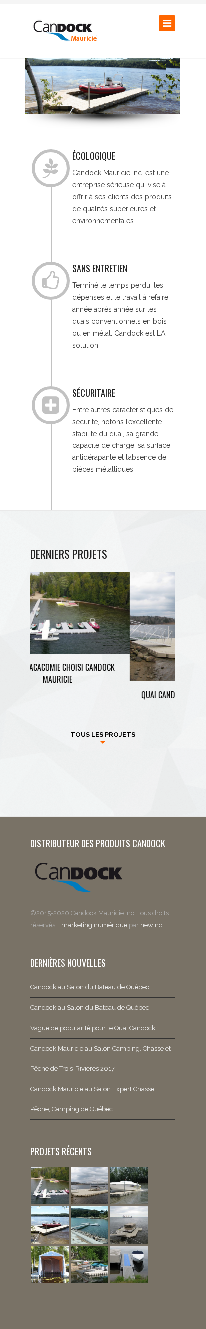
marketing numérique (95, 925)
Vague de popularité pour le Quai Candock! (93, 1028)
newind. (152, 925)
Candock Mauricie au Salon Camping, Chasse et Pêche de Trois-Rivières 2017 (100, 1058)
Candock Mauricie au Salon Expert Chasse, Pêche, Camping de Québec (93, 1099)
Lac (103, 707)
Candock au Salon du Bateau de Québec (90, 987)
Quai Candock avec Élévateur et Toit (103, 695)
